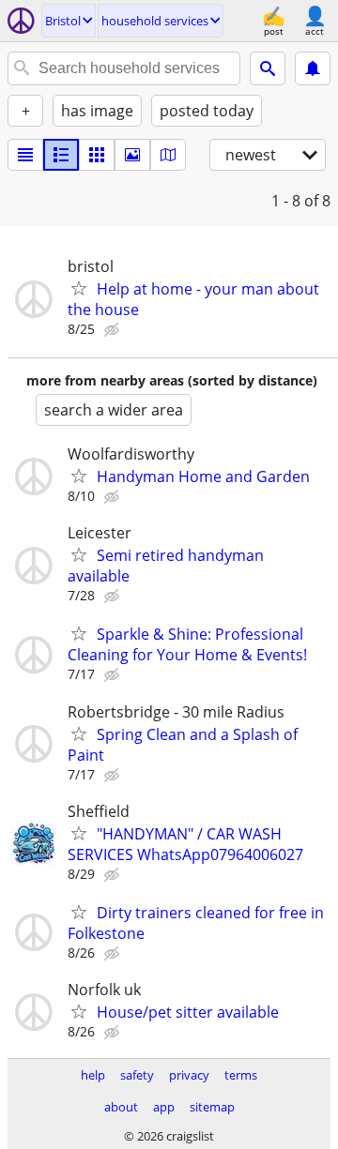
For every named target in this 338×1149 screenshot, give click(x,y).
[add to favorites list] (79, 288)
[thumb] (61, 155)
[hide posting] (113, 330)
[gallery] (132, 155)
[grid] (97, 155)
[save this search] (312, 68)
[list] (25, 155)
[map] (168, 155)
